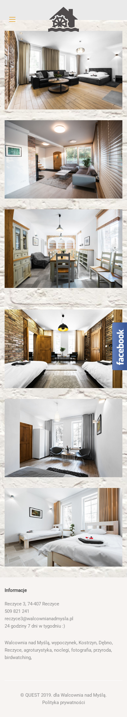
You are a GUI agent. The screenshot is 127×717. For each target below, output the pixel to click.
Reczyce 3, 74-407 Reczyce (32, 604)
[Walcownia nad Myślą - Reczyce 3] (63, 19)
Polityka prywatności (63, 702)
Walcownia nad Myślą (83, 695)
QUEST (32, 695)
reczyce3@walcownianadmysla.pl (39, 618)
